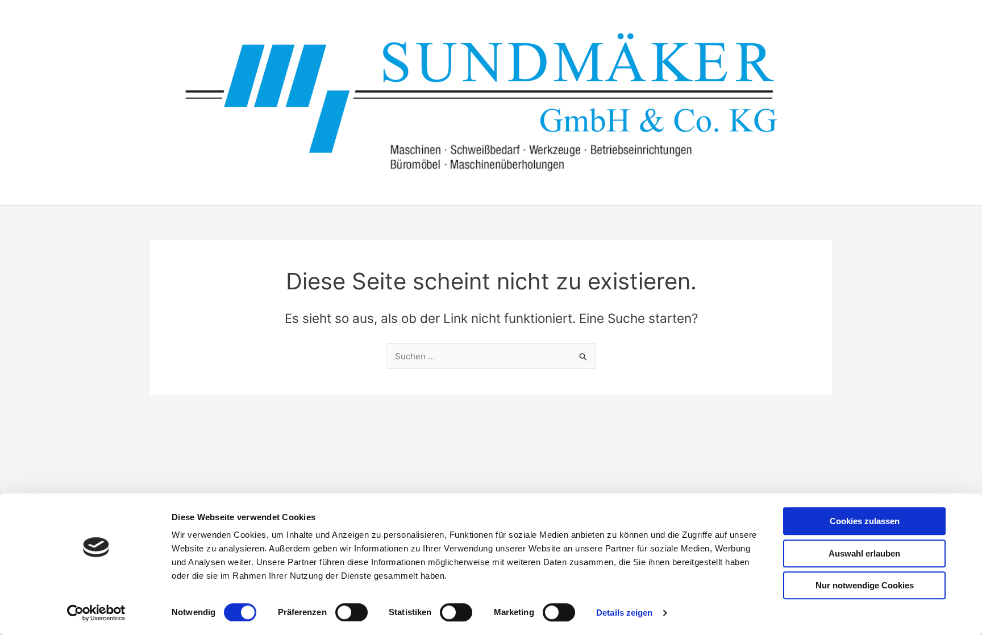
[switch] (351, 612)
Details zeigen (624, 612)
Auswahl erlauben (864, 553)
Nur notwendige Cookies (864, 585)
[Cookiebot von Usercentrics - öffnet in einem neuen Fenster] (96, 612)
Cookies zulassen (865, 521)
